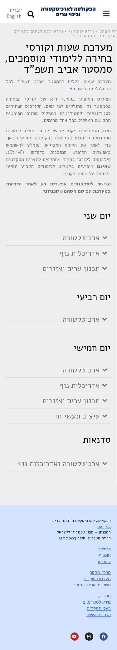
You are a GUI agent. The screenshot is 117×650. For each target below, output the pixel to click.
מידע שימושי (82, 31)
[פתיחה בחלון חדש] (104, 636)
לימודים (104, 561)
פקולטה (104, 549)
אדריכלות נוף (80, 253)
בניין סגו (104, 526)
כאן (71, 88)
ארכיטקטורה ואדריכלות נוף (59, 464)
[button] (106, 13)
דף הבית (108, 31)
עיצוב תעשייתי (77, 416)
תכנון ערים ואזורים (71, 268)
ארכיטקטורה (81, 238)
